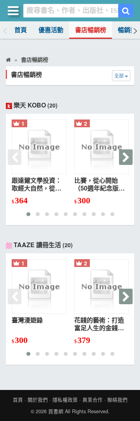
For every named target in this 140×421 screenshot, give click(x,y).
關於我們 (38, 399)
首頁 (20, 30)
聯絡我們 (117, 399)
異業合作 (92, 399)
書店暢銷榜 (90, 30)
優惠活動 (50, 30)
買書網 (55, 411)
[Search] (125, 10)
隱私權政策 (65, 399)
